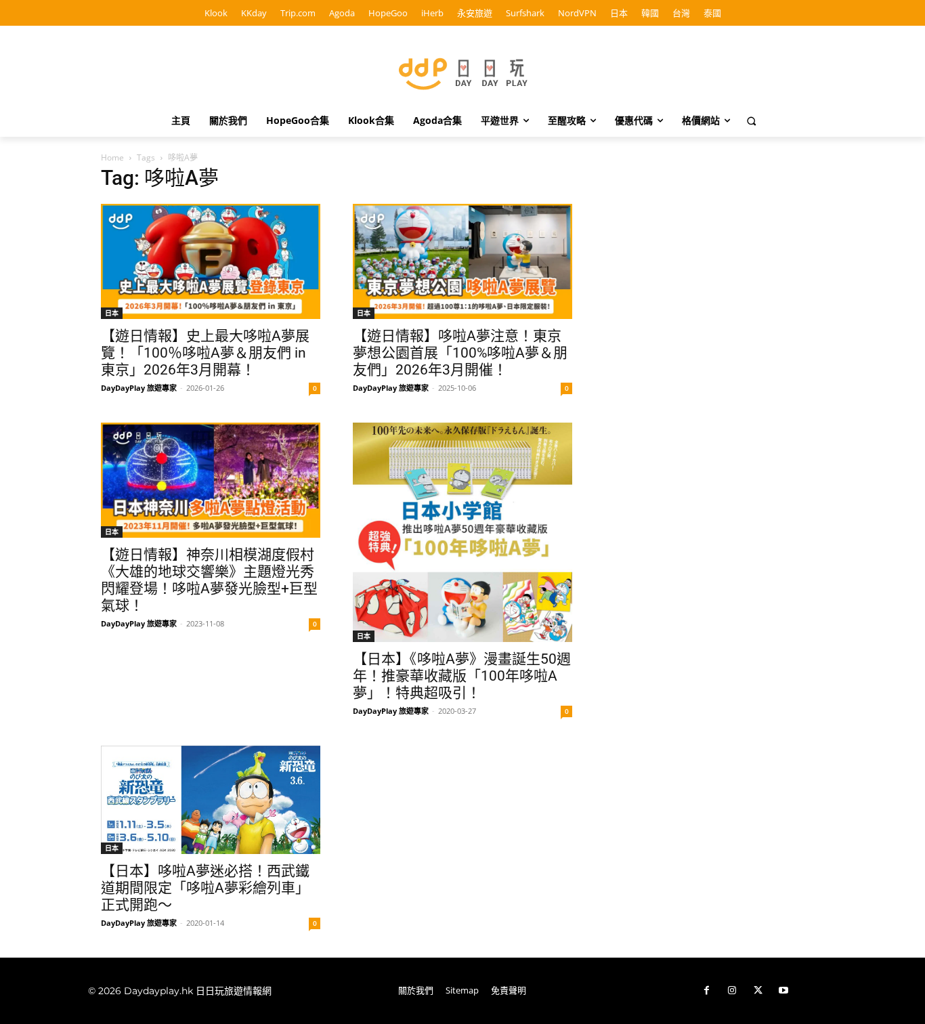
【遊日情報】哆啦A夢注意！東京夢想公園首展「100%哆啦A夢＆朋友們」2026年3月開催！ (460, 353)
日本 (112, 313)
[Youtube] (783, 990)
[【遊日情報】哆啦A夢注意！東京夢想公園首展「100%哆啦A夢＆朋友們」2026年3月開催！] (462, 261)
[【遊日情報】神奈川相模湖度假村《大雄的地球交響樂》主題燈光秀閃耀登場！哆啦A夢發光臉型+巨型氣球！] (210, 480)
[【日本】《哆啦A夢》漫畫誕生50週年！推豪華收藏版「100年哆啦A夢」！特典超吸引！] (462, 532)
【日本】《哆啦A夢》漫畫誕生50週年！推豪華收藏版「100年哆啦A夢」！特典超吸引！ (462, 676)
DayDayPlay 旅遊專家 (139, 388)
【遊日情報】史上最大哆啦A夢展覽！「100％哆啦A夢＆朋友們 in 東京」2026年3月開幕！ (205, 353)
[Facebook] (706, 990)
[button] (751, 120)
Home (112, 157)
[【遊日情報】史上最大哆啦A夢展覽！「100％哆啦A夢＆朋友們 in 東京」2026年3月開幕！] (210, 261)
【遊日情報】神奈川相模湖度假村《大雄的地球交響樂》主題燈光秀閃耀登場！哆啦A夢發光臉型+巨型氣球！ (209, 580)
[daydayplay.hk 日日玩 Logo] (462, 71)
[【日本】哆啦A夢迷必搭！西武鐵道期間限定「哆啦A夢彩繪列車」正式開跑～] (210, 800)
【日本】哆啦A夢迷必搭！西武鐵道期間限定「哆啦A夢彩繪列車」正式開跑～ (205, 888)
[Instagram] (732, 990)
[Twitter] (757, 990)
